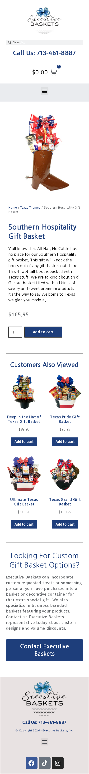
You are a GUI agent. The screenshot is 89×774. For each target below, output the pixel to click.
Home (12, 207)
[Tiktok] (45, 763)
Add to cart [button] (23, 441)
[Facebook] (31, 763)
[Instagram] (58, 763)
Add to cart (43, 332)
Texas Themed (30, 207)
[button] (44, 91)
